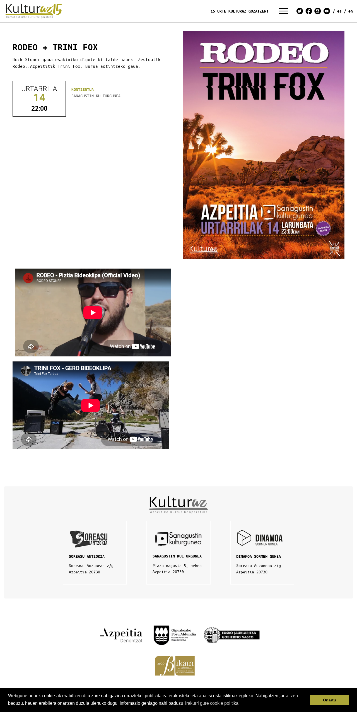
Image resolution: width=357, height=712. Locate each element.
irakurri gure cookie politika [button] (211, 703)
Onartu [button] (329, 700)
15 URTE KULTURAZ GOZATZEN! (240, 11)
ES (339, 11)
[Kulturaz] (34, 11)
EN (350, 11)
